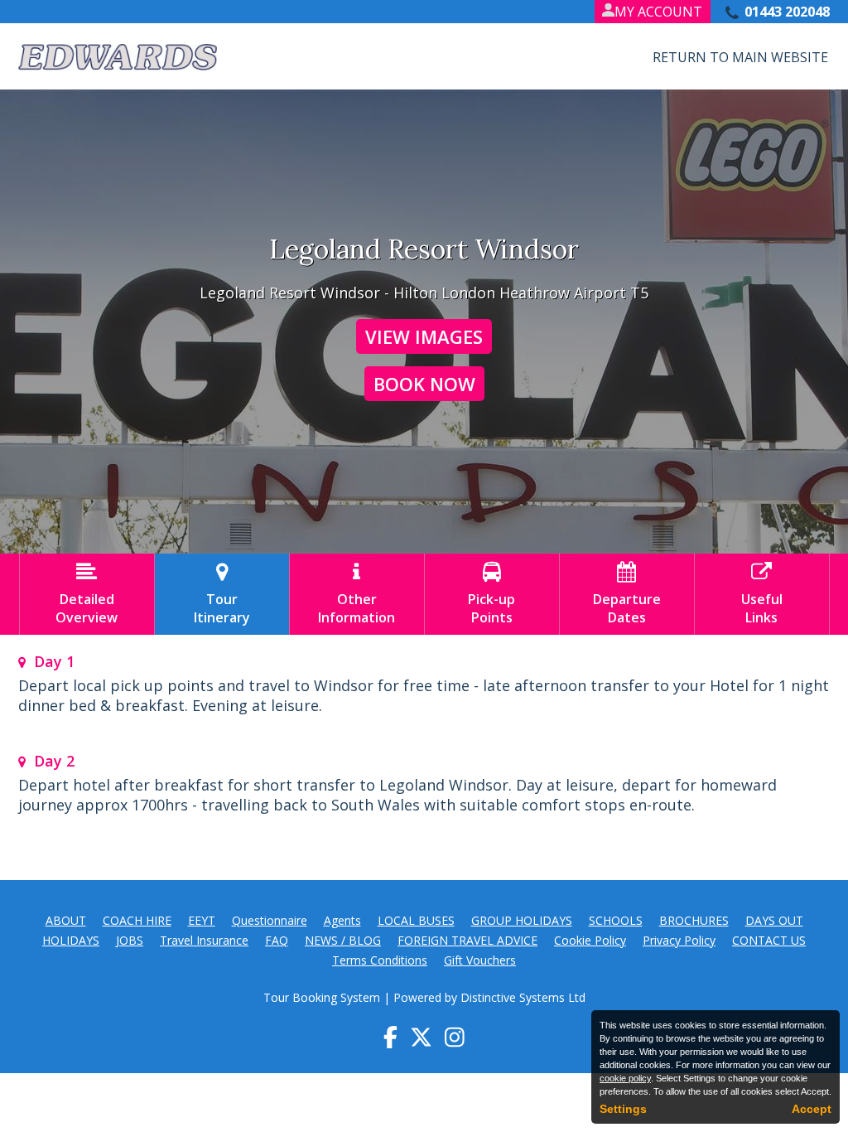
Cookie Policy (590, 940)
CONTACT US (769, 940)
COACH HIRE (137, 920)
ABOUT (66, 920)
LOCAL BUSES (416, 920)
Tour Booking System (321, 997)
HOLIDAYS (70, 940)
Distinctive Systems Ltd (522, 997)
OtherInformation (356, 594)
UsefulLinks (762, 594)
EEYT (201, 920)
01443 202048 (787, 11)
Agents (342, 920)
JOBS (129, 940)
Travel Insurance (204, 940)
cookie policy (625, 1078)
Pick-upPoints (491, 594)
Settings (623, 1108)
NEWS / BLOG (343, 940)
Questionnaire (269, 920)
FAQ (276, 940)
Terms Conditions (379, 960)
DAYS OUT (774, 920)
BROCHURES (694, 920)
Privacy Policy (679, 940)
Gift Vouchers (480, 960)
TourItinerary (222, 594)
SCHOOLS (616, 920)
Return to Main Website (740, 57)
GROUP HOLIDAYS (521, 920)
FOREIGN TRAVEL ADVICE (467, 940)
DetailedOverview (86, 594)
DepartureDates (627, 594)
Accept (811, 1108)
